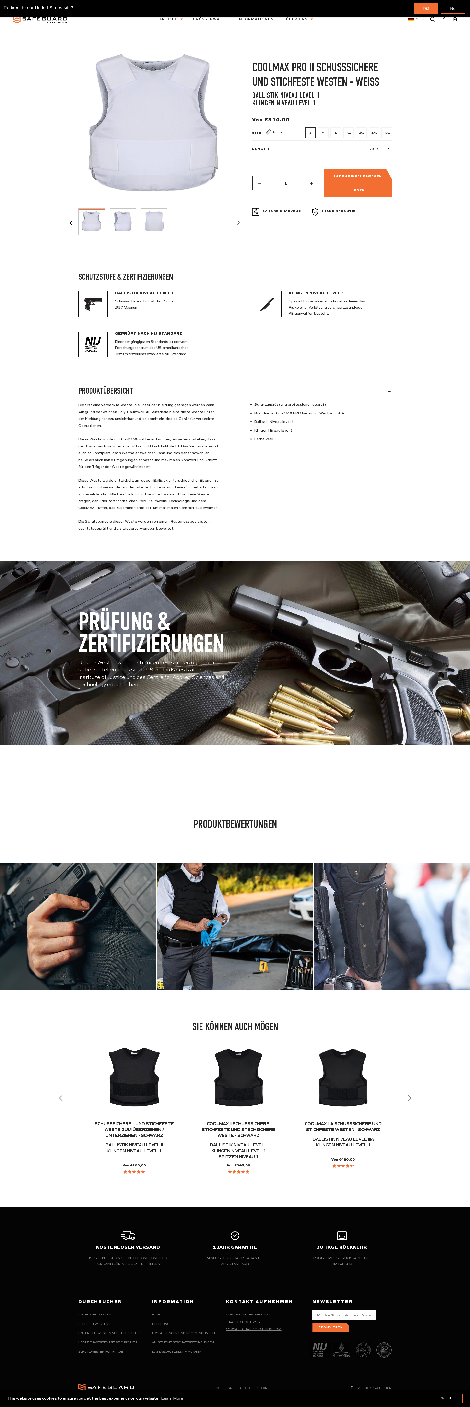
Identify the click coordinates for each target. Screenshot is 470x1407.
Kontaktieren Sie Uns (247, 1314)
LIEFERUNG (160, 1324)
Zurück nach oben (374, 1387)
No (453, 8)
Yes (426, 8)
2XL (361, 132)
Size (257, 132)
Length (260, 148)
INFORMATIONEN (256, 19)
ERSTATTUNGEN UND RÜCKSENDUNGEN (183, 1333)
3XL (374, 132)
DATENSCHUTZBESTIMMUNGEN (177, 1351)
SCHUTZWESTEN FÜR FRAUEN (101, 1351)
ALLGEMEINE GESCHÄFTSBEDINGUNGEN (183, 1342)
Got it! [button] (446, 1398)
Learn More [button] (172, 1398)
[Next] (409, 1098)
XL (349, 132)
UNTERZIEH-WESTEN (94, 1314)
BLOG (156, 1314)
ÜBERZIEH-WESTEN (93, 1324)
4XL (387, 132)
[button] (134, 1172)
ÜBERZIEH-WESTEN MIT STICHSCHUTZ (108, 1342)
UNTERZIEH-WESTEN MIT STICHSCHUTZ (109, 1333)
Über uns (297, 19)
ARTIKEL (169, 19)
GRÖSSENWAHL (209, 19)
